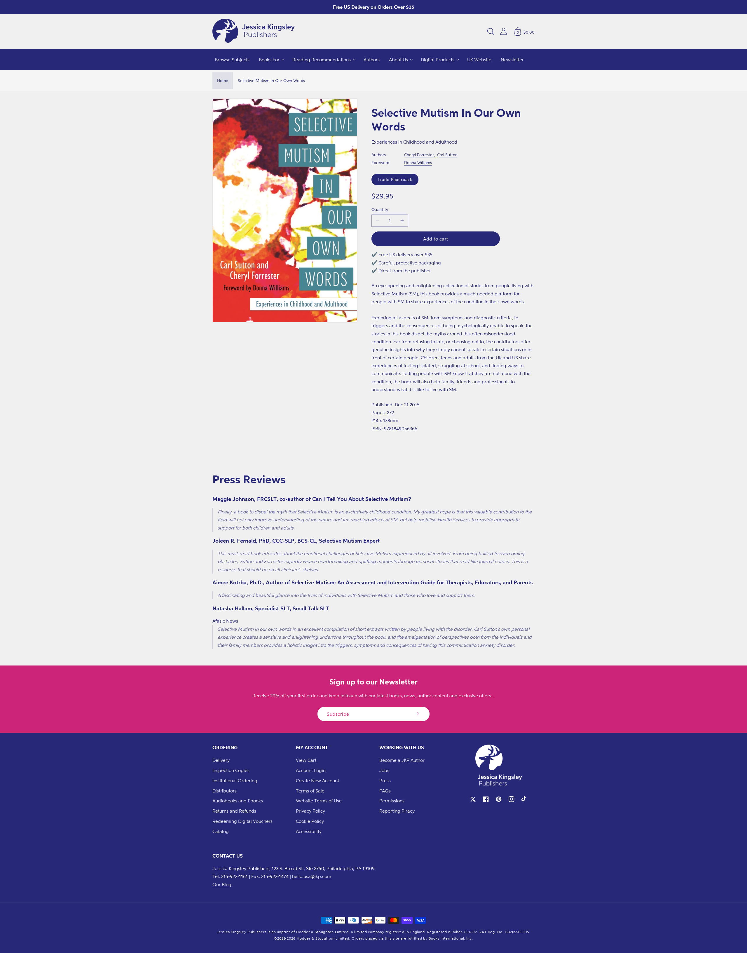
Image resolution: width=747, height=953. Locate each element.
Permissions (391, 800)
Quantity (379, 209)
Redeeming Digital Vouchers (242, 821)
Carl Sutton (447, 154)
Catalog (220, 831)
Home (222, 80)
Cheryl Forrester (419, 154)
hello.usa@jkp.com (311, 876)
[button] (490, 31)
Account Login (311, 770)
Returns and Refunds (234, 810)
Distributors (224, 790)
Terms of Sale (310, 790)
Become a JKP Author (402, 760)
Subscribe (338, 714)
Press (385, 780)
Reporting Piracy (397, 810)
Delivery (221, 760)
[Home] (253, 31)
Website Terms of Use (319, 800)
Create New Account (317, 780)
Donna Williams (418, 162)
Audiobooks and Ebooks (237, 800)
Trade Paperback (395, 179)
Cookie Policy (310, 821)
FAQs (385, 790)
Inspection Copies (230, 770)
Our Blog (221, 884)
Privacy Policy (310, 810)
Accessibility (309, 831)
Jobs (384, 770)
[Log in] (503, 31)
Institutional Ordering (234, 780)
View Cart (306, 760)
